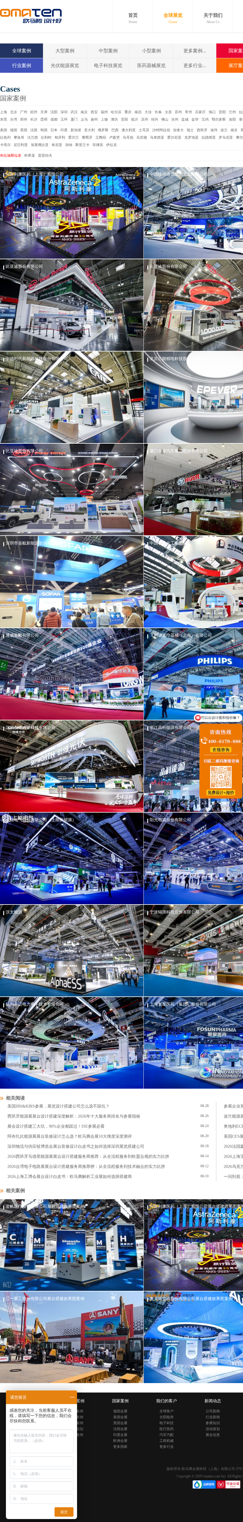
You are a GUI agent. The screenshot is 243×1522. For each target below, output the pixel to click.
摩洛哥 (19, 137)
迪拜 (214, 130)
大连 (148, 112)
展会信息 (213, 1435)
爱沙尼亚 (174, 137)
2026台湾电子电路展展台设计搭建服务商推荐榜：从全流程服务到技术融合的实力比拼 (86, 1166)
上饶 (104, 119)
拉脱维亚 (209, 137)
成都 (53, 119)
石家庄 (200, 112)
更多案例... (194, 50)
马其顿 (141, 137)
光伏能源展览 (65, 65)
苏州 (178, 112)
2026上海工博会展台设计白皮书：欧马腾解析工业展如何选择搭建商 (69, 1176)
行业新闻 (213, 1417)
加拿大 (178, 130)
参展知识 (213, 1423)
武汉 (74, 112)
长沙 (33, 119)
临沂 (134, 119)
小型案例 (151, 50)
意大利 (89, 130)
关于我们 (213, 18)
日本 (53, 130)
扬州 (94, 119)
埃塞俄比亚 (40, 145)
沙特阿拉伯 (161, 130)
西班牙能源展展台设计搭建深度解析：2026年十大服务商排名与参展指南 (73, 1116)
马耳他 (128, 137)
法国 (33, 130)
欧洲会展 (120, 1441)
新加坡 (76, 130)
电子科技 (166, 1423)
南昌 (138, 112)
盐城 (184, 119)
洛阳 (232, 119)
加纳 (68, 145)
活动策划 (213, 1429)
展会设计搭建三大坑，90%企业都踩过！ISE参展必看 (56, 1126)
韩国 (43, 130)
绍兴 (154, 119)
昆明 (43, 119)
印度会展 (120, 1435)
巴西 (115, 130)
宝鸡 (205, 119)
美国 (3, 130)
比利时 (46, 137)
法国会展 (120, 1429)
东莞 (3, 119)
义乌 (84, 119)
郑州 (23, 119)
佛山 (164, 119)
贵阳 (222, 112)
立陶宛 (100, 137)
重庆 (128, 112)
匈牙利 (60, 137)
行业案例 (21, 65)
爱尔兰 (73, 137)
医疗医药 (166, 1429)
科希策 (29, 155)
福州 (104, 112)
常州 (188, 112)
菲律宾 (97, 145)
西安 (94, 112)
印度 (64, 130)
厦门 (74, 119)
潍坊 (114, 119)
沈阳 (53, 112)
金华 (195, 119)
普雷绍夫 (45, 155)
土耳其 (144, 130)
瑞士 (190, 130)
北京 (13, 112)
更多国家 (120, 1447)
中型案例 (108, 50)
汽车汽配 (166, 1435)
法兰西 (32, 137)
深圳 (64, 112)
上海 (3, 112)
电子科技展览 (108, 65)
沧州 (174, 119)
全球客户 (166, 1411)
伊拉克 (111, 145)
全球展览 (173, 18)
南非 (234, 130)
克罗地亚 (191, 137)
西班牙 (202, 130)
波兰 (224, 130)
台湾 (13, 119)
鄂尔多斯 (219, 119)
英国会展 (120, 1423)
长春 (158, 112)
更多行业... (194, 65)
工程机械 (166, 1441)
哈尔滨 (116, 112)
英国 (23, 130)
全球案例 (21, 50)
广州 (23, 112)
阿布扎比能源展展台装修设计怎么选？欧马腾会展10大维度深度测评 (69, 1136)
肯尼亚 (57, 145)
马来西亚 (157, 137)
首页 (133, 18)
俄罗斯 (103, 130)
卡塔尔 (5, 145)
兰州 (232, 112)
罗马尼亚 (226, 137)
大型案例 (64, 50)
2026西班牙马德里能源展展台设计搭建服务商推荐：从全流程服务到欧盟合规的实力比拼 (88, 1156)
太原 (168, 112)
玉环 (64, 119)
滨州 (144, 119)
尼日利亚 (21, 145)
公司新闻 (213, 1411)
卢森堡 (114, 137)
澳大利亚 (129, 130)
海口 (212, 112)
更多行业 (166, 1447)
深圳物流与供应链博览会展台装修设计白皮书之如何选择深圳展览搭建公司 (75, 1146)
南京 (84, 112)
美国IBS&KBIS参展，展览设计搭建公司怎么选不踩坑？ (58, 1106)
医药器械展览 (151, 65)
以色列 (5, 137)
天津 (43, 112)
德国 (13, 130)
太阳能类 (166, 1417)
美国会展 (120, 1417)
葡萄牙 (87, 137)
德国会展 (120, 1411)
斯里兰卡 (82, 145)
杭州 (33, 112)
